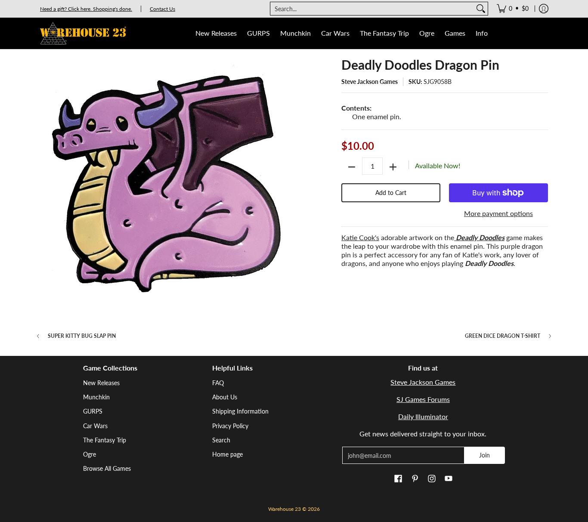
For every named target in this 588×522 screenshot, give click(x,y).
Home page (227, 454)
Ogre (89, 454)
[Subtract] (351, 167)
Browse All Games (107, 468)
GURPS (92, 411)
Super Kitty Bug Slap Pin (82, 336)
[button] (398, 479)
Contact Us (162, 9)
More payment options (498, 213)
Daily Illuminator (423, 416)
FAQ (218, 382)
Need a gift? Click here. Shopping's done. (86, 9)
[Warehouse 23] (83, 33)
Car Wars (95, 425)
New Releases (101, 382)
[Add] (393, 167)
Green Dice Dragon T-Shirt (502, 336)
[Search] (481, 8)
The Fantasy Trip (104, 440)
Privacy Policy (230, 425)
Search (221, 440)
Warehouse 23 (284, 509)
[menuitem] (512, 8)
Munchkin (96, 397)
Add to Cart (390, 192)
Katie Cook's (360, 237)
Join (484, 455)
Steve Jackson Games (369, 81)
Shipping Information (240, 411)
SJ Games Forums (423, 399)
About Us (224, 397)
